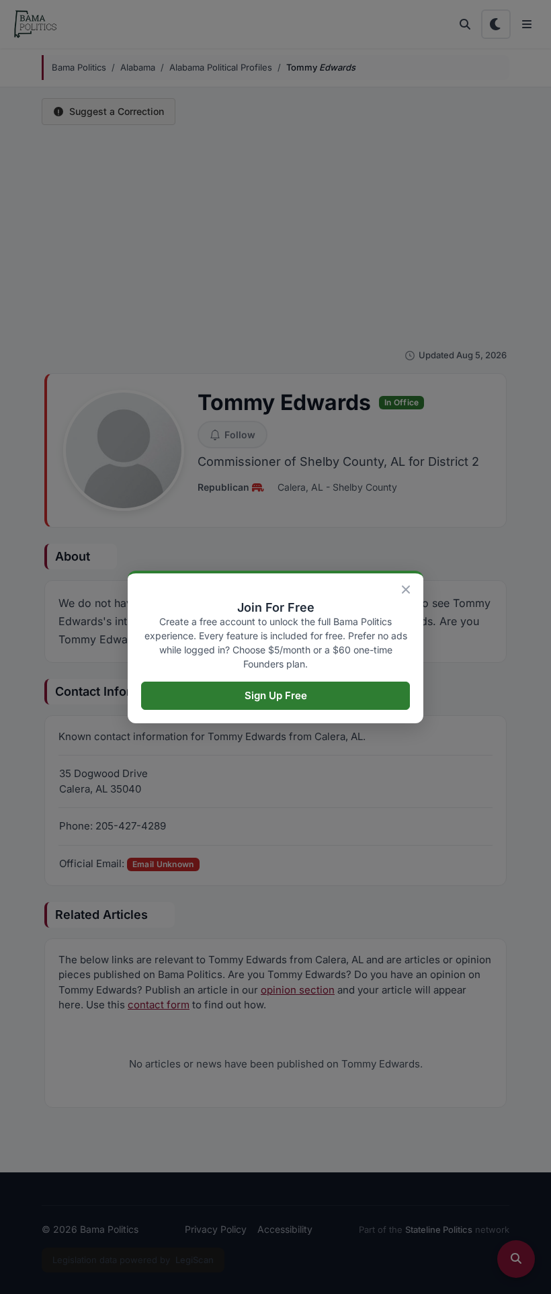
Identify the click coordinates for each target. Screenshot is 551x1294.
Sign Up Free (276, 695)
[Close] (406, 589)
